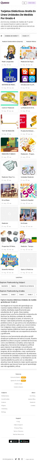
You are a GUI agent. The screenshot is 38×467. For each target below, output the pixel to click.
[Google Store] (24, 441)
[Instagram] (22, 459)
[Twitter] (16, 459)
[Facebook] (19, 459)
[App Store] (14, 441)
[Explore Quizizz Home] (5, 3)
